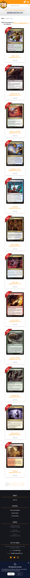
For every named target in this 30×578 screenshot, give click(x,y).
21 (23, 484)
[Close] (28, 562)
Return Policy (15, 513)
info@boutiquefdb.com (17, 553)
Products (11, 10)
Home (6, 10)
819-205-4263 (16, 550)
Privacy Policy (15, 516)
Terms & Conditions (15, 510)
